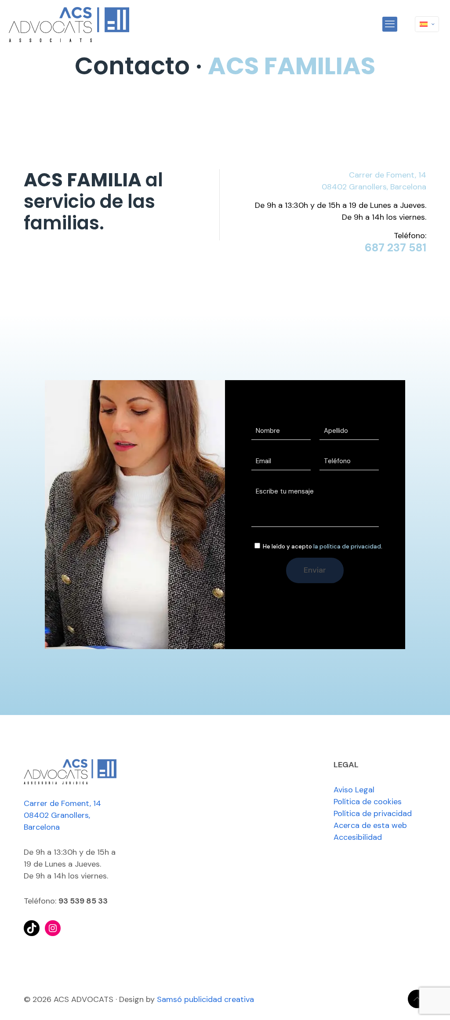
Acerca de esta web (370, 825)
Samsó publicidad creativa (205, 999)
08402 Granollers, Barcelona (374, 186)
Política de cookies (368, 801)
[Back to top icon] (417, 999)
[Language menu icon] (427, 24)
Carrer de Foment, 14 (387, 175)
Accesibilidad (358, 837)
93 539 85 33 (83, 901)
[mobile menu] (389, 24)
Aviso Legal (354, 789)
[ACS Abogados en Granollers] (69, 24)
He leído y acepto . (321, 546)
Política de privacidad (373, 813)
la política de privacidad (347, 546)
